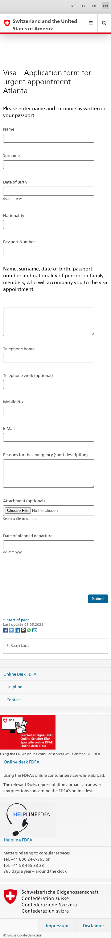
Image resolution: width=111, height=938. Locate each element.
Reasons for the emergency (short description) (45, 454)
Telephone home (19, 348)
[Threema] (24, 629)
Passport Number (19, 241)
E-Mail (9, 428)
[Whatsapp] (29, 629)
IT (83, 5)
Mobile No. (13, 401)
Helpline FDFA (18, 839)
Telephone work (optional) (28, 375)
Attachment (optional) (24, 500)
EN (105, 5)
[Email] (34, 629)
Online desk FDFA (21, 761)
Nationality (13, 215)
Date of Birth (15, 181)
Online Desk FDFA (19, 674)
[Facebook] (6, 629)
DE (73, 5)
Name (8, 129)
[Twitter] (12, 629)
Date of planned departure (27, 535)
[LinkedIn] (18, 629)
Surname (11, 155)
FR (94, 5)
